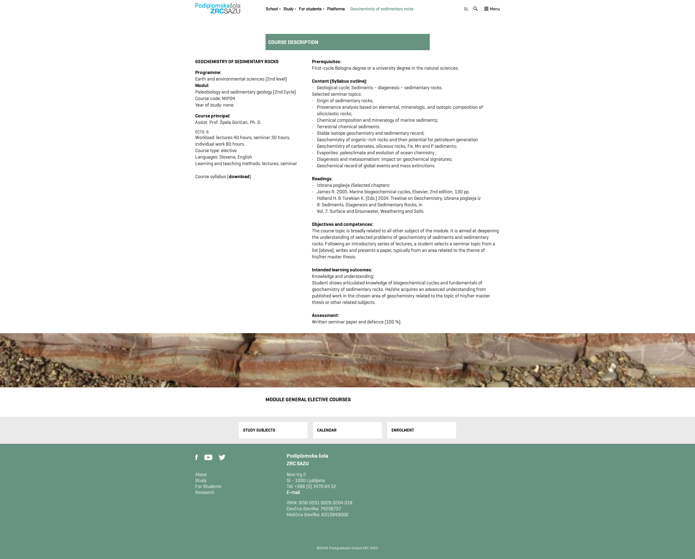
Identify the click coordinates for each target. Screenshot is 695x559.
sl (466, 9)
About (201, 474)
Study (201, 480)
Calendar (327, 430)
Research (204, 492)
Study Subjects (259, 430)
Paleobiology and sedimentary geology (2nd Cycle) (245, 92)
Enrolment (402, 430)
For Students (208, 486)
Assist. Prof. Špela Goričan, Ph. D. (228, 122)
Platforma (336, 9)
